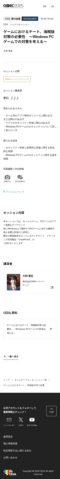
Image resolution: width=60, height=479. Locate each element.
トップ (6, 380)
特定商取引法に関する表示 (17, 450)
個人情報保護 (10, 443)
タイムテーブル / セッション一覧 (30, 380)
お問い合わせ (10, 457)
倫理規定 (8, 436)
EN (44, 6)
